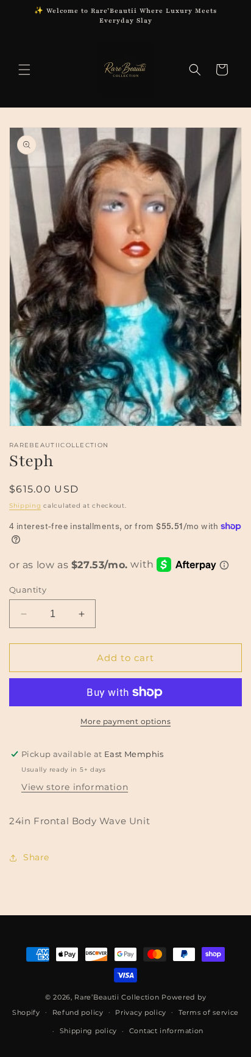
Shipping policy (89, 1030)
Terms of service (209, 1012)
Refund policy (78, 1012)
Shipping (25, 506)
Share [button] (36, 857)
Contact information (166, 1030)
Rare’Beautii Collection (116, 997)
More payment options (125, 721)
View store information (74, 786)
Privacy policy (140, 1012)
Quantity (27, 589)
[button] (24, 69)
